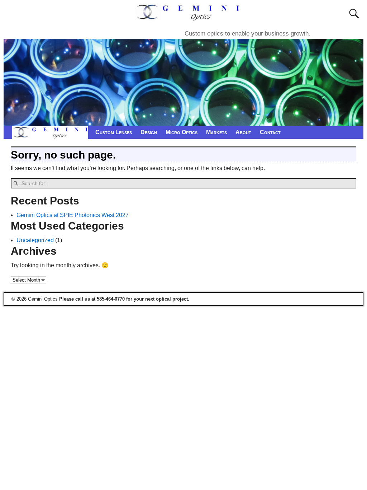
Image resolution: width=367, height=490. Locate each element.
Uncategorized (35, 240)
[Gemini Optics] (188, 16)
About (243, 132)
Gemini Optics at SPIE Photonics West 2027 (72, 215)
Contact (270, 132)
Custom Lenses (113, 132)
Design (148, 132)
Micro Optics (181, 132)
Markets (216, 132)
